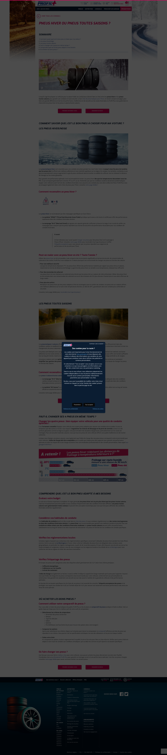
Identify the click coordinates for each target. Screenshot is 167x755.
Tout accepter (89, 405)
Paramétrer (77, 405)
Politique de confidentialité (70, 408)
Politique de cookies (98, 408)
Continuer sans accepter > (96, 344)
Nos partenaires (82, 354)
